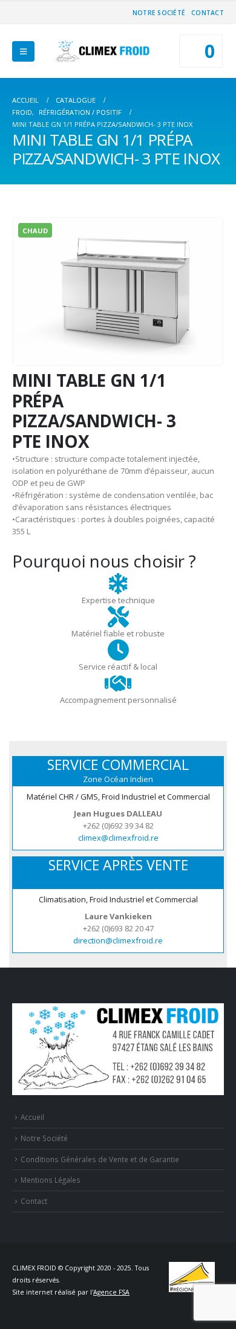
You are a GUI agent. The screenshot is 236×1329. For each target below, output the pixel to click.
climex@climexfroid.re (118, 837)
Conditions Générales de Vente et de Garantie (100, 1159)
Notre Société (159, 12)
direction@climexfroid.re (118, 940)
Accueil (32, 1117)
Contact (207, 12)
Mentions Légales (50, 1180)
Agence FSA (111, 1292)
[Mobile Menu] (23, 51)
